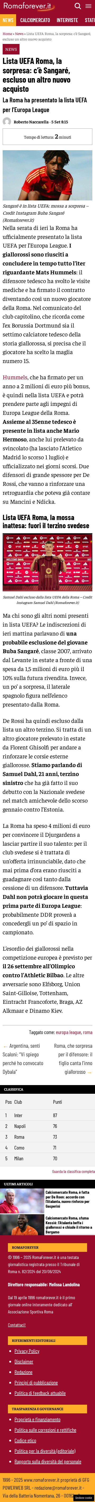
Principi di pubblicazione (36, 1382)
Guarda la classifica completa (73, 1171)
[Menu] (88, 6)
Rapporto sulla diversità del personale (48, 1461)
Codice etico (25, 1440)
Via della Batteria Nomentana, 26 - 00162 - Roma (45, 1495)
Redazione (23, 1372)
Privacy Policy (27, 1351)
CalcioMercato (35, 20)
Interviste (67, 20)
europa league (68, 1032)
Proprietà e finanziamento (37, 1419)
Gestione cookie (83, 1497)
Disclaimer (24, 1361)
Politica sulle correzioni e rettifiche (45, 1430)
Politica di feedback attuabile (40, 1393)
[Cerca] (78, 6)
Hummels (15, 377)
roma (87, 1032)
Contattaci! (17, 1325)
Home (7, 33)
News (8, 20)
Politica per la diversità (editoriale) (45, 1451)
